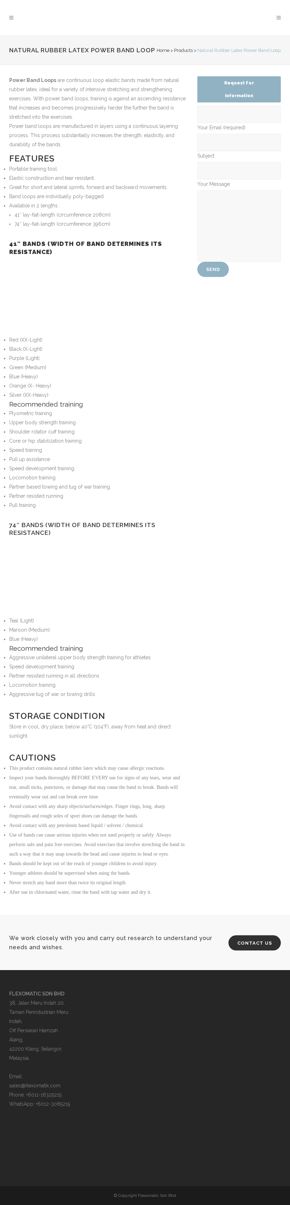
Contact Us (254, 942)
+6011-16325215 (44, 1095)
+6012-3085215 (53, 1104)
